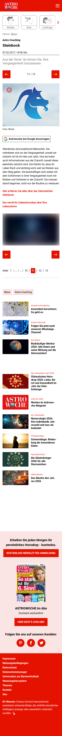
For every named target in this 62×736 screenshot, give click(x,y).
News (14, 34)
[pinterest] (20, 643)
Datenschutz (10, 667)
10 (26, 270)
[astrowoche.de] (11, 5)
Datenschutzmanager (15, 672)
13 (46, 270)
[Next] (56, 22)
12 (40, 270)
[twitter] (41, 643)
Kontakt (7, 689)
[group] (29, 22)
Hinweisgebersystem (15, 680)
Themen (7, 685)
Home (6, 34)
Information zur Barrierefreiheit (21, 676)
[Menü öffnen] (57, 6)
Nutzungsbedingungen (15, 663)
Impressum (9, 658)
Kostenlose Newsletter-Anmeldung (31, 553)
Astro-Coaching (23, 292)
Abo (5, 694)
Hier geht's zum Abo (31, 621)
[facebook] (31, 643)
